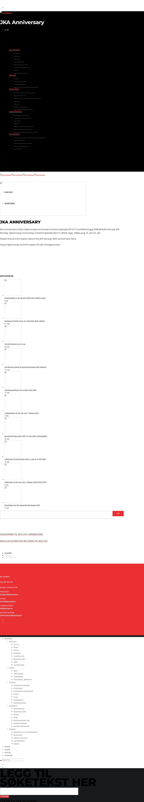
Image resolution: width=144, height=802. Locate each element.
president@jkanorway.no (9, 594)
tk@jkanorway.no (6, 608)
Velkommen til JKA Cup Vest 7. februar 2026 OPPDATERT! (25, 482)
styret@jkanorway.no (8, 601)
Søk (118, 513)
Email (7, 555)
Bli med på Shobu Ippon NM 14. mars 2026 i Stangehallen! (25, 436)
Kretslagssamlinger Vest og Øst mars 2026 (20, 390)
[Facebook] (5, 18)
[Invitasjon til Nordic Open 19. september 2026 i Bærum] (12, 318)
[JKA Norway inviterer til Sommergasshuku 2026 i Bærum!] (12, 364)
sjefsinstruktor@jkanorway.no (11, 615)
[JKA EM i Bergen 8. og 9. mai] (12, 341)
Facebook (10, 557)
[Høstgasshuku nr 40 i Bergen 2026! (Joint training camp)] (12, 295)
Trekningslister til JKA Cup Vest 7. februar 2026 (21, 413)
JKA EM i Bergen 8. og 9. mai (14, 344)
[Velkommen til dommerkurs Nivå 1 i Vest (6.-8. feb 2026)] (12, 456)
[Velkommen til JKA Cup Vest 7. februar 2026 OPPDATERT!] (12, 479)
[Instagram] (5, 622)
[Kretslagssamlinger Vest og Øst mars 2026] (12, 387)
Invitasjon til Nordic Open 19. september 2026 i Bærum (24, 321)
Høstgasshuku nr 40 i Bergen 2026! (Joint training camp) (25, 298)
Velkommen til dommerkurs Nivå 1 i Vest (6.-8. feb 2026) (25, 459)
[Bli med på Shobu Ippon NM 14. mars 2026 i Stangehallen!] (12, 433)
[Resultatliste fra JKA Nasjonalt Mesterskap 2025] (12, 502)
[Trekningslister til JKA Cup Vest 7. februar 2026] (12, 410)
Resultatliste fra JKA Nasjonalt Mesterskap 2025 (22, 505)
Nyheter (8, 13)
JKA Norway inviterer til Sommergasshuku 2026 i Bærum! (25, 367)
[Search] (1, 760)
